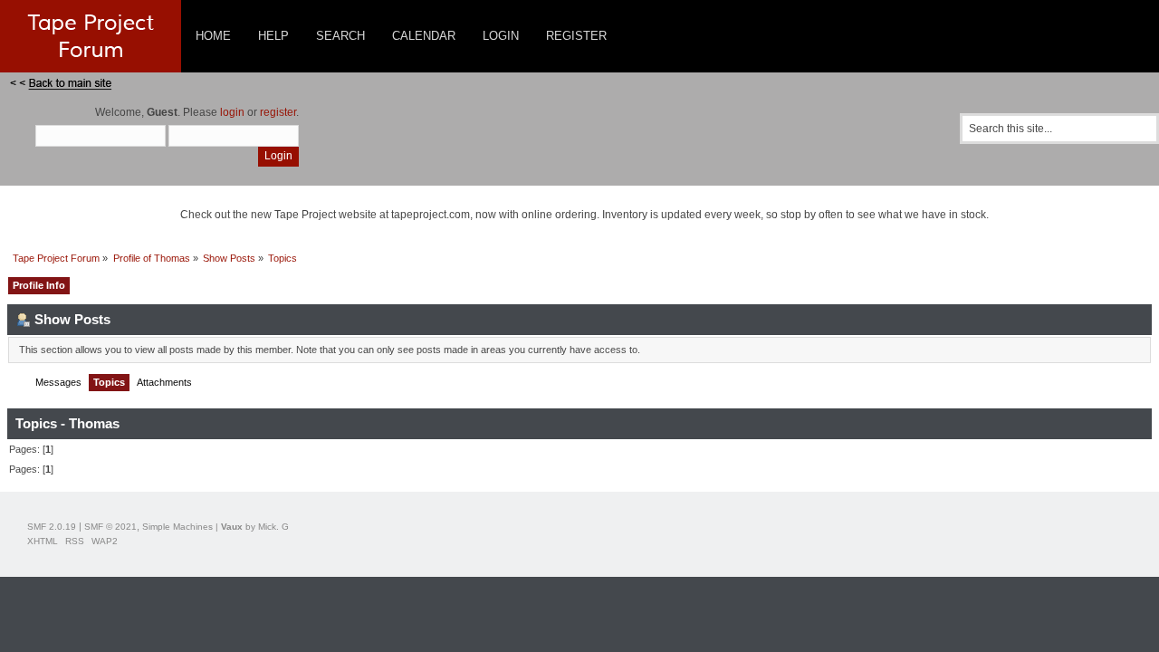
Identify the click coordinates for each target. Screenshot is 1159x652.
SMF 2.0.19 (51, 527)
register (278, 112)
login (232, 112)
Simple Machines (177, 527)
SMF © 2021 (110, 527)
